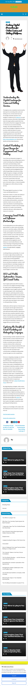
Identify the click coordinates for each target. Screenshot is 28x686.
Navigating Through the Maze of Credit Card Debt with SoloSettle (8, 427)
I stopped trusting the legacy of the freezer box (13, 540)
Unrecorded (5, 543)
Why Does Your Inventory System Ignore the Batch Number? (13, 474)
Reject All (14, 683)
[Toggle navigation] (26, 14)
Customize (14, 679)
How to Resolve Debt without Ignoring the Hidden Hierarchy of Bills (13, 651)
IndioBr (14, 7)
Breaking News (6, 504)
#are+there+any (18, 38)
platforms (18, 117)
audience (5, 247)
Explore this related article (9, 418)
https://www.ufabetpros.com (10, 139)
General (8, 22)
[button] (23, 14)
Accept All (14, 675)
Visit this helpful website (8, 414)
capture (18, 397)
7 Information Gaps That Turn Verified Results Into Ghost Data (13, 489)
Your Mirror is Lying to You (13, 460)
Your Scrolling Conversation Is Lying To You (13, 582)
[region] (14, 675)
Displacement (5, 536)
